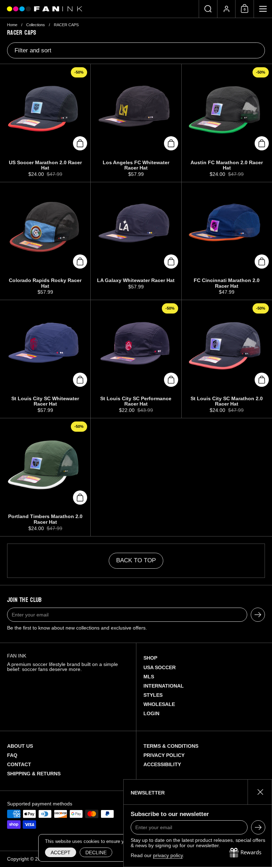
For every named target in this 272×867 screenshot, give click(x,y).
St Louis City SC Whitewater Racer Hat (45, 359)
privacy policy (168, 855)
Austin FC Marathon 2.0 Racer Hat (227, 123)
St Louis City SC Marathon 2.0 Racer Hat (227, 359)
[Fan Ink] (43, 9)
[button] (208, 9)
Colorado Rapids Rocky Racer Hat (45, 241)
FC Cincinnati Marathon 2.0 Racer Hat (227, 241)
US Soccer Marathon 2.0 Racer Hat (45, 123)
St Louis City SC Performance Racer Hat (136, 359)
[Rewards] (245, 852)
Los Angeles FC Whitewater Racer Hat (136, 123)
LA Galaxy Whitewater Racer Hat (136, 241)
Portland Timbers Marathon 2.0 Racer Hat (45, 477)
